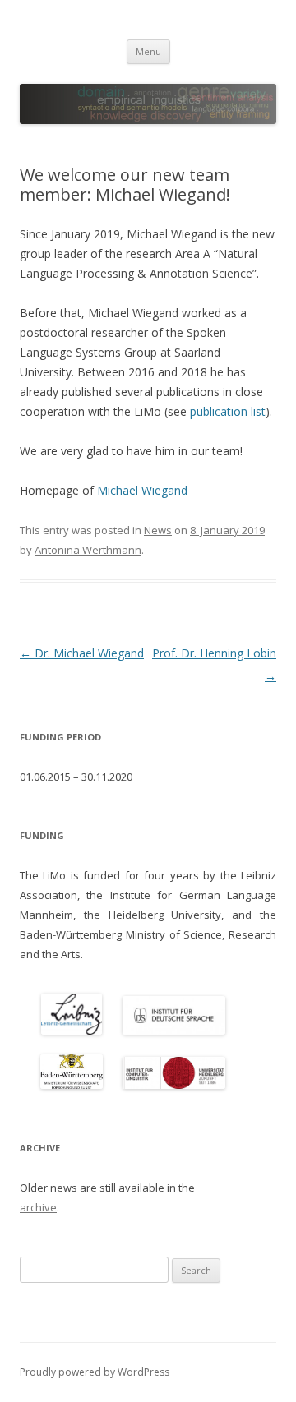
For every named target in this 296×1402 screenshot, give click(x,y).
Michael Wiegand (142, 490)
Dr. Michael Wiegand (82, 653)
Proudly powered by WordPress (94, 1372)
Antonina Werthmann (88, 549)
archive (38, 1207)
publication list (228, 411)
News (158, 530)
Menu (148, 51)
